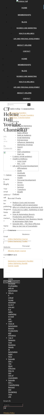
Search (20, 147)
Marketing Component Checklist (20, 261)
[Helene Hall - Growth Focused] (22, 1)
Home (24, 7)
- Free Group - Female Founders (21, 115)
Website (7, 247)
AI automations (23, 128)
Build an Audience (24, 135)
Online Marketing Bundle (17, 263)
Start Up (20, 154)
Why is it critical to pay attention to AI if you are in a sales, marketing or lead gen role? (28, 209)
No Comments (8, 147)
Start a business (23, 151)
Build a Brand (22, 133)
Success (20, 184)
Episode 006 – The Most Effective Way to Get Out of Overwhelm (26, 225)
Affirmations (22, 168)
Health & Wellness (26, 33)
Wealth (20, 192)
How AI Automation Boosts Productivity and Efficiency (24, 215)
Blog (24, 22)
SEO (19, 149)
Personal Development (26, 180)
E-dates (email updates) (22, 156)
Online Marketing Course (18, 239)
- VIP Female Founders (17, 113)
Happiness (21, 175)
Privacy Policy (9, 413)
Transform (21, 189)
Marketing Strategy (25, 144)
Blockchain (21, 130)
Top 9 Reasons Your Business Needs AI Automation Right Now (28, 220)
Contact (26, 51)
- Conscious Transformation (19, 117)
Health (20, 177)
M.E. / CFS (21, 163)
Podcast (16, 194)
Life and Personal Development (27, 39)
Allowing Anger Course (17, 251)
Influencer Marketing (25, 142)
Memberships (24, 15)
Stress (20, 182)
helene (9, 175)
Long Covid (21, 161)
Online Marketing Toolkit (17, 241)
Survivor (20, 187)
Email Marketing (23, 137)
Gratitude (21, 173)
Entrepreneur (22, 140)
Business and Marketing (27, 28)
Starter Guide (13, 265)
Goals (19, 170)
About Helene (24, 45)
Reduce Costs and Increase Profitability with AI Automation (25, 203)
